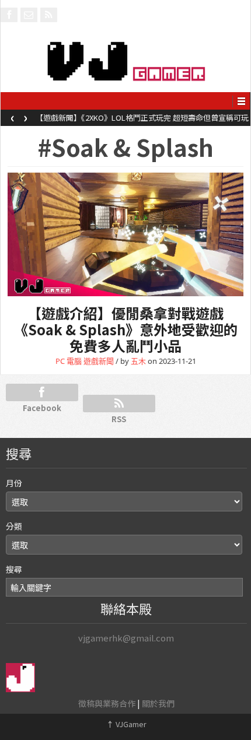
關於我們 (158, 703)
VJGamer (126, 724)
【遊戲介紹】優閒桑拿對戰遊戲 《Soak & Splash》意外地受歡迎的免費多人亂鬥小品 (126, 329)
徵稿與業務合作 (106, 703)
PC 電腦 (68, 361)
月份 (14, 483)
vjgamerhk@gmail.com (126, 638)
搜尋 (14, 569)
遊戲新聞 (98, 361)
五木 (138, 361)
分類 (14, 526)
